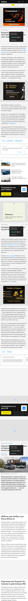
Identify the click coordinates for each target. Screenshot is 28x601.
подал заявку (10, 256)
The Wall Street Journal (11, 245)
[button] (26, 2)
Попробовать (13, 40)
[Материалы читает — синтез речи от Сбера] (22, 30)
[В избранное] (26, 30)
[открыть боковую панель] (23, 2)
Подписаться (6, 194)
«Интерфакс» (12, 123)
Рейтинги (18, 5)
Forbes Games (8, 5)
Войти (19, 1)
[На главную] (4, 1)
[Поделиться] (24, 30)
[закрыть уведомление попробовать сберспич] (22, 34)
